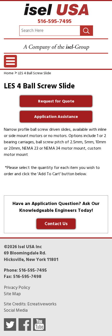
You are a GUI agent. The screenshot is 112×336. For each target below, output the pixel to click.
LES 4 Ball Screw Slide (34, 73)
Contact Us (56, 223)
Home (9, 73)
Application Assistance (56, 116)
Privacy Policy (17, 287)
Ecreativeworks (42, 304)
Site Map (12, 294)
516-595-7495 (55, 21)
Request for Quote (56, 101)
